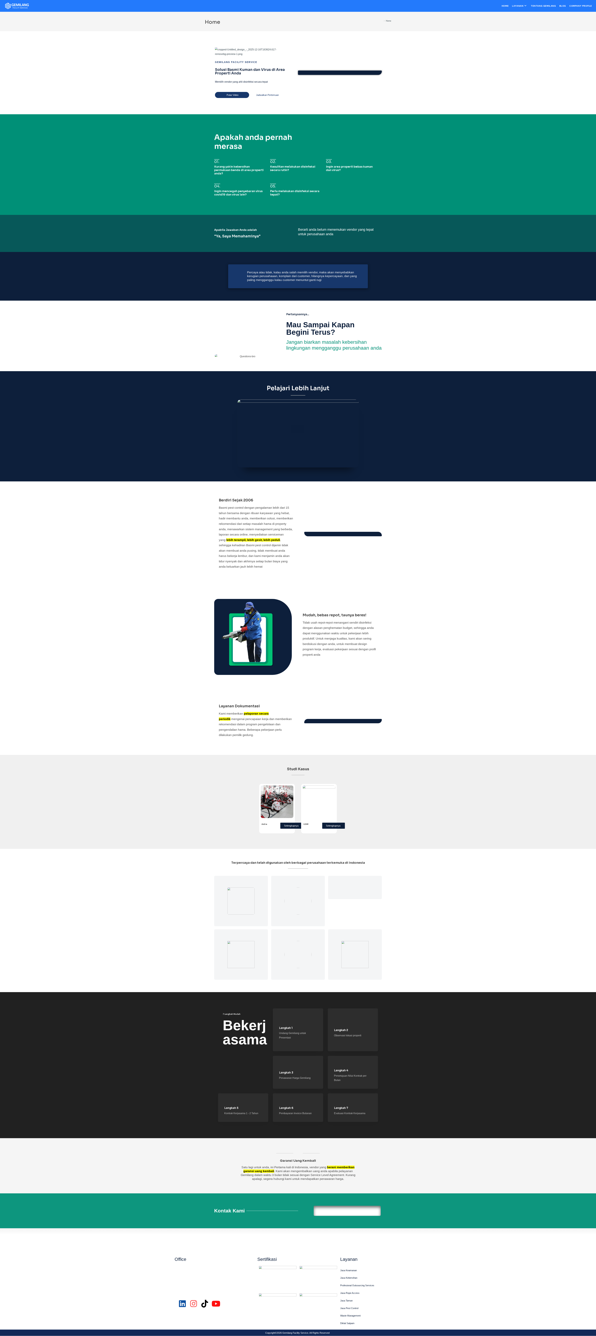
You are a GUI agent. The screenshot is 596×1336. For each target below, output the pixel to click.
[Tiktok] (205, 1303)
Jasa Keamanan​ (348, 1270)
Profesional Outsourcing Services (357, 1285)
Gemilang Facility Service (236, 62)
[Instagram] (193, 1303)
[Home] (382, 21)
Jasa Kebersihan (348, 1277)
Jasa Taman (346, 1300)
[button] (298, 433)
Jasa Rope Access (349, 1293)
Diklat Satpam (347, 1323)
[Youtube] (216, 1303)
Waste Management (350, 1315)
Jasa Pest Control (349, 1308)
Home (388, 21)
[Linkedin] (182, 1303)
